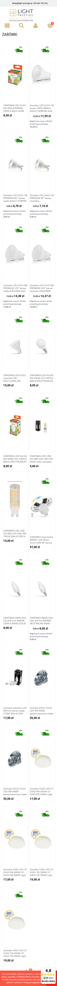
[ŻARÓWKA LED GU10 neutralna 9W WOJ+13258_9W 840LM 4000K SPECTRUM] (15, 341)
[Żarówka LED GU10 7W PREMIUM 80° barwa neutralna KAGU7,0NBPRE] (42, 161)
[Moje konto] (35, 25)
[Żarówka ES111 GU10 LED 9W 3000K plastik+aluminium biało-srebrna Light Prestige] (42, 674)
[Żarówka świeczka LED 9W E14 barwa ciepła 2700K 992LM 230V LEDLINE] (15, 674)
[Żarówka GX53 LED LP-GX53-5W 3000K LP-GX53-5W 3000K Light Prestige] (42, 755)
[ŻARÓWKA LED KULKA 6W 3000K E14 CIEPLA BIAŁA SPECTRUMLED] (42, 341)
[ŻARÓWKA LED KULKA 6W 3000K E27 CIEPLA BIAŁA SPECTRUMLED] (15, 422)
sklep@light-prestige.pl (22, 3)
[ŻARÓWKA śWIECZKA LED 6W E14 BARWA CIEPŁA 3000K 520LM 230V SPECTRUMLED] (15, 584)
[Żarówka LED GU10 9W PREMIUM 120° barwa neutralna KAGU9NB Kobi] (42, 251)
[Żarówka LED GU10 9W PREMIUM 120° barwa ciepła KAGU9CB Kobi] (15, 251)
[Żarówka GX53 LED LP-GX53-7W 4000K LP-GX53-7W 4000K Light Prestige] (15, 916)
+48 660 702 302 (40, 3)
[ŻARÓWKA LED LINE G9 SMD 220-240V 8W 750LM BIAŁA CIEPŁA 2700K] (15, 500)
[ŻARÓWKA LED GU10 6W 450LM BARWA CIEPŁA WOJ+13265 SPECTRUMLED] (15, 71)
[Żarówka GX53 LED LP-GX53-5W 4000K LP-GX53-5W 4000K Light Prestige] (15, 836)
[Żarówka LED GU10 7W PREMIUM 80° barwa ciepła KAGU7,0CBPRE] (15, 161)
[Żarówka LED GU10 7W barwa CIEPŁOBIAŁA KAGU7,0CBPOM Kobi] (42, 71)
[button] (7, 25)
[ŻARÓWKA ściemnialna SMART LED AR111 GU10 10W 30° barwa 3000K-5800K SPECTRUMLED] (42, 503)
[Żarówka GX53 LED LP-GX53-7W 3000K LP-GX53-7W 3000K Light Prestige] (42, 836)
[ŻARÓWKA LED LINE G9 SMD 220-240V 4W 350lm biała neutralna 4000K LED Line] (42, 422)
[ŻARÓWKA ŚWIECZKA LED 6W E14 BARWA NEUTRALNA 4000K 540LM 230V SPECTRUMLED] (42, 584)
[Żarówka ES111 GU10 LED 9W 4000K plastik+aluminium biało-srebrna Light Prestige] (15, 755)
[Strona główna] (28, 15)
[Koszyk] (50, 25)
